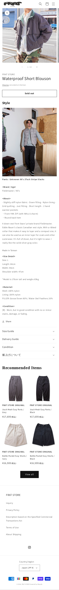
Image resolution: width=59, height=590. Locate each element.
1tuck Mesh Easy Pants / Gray (13, 411)
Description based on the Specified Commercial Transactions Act (29, 518)
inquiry (9, 503)
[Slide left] (22, 67)
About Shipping (13, 534)
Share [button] (8, 321)
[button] (40, 4)
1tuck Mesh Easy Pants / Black (41, 411)
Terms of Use (12, 527)
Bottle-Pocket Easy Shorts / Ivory (14, 457)
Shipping (5, 85)
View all (29, 474)
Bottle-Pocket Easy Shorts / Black (42, 457)
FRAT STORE (25, 584)
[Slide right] (36, 67)
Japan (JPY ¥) (27, 567)
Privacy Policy (12, 510)
